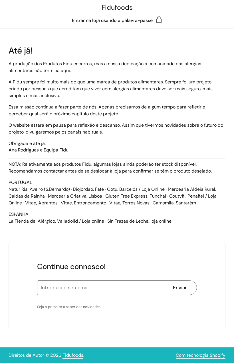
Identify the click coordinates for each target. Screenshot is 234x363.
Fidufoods (117, 7)
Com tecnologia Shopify (200, 355)
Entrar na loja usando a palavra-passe (112, 20)
